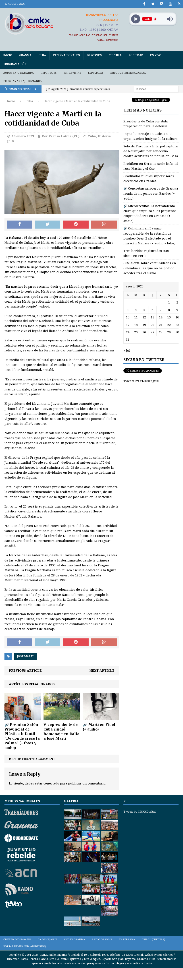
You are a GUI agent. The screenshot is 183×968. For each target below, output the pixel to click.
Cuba (42, 55)
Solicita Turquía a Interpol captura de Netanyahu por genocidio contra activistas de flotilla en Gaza (150, 151)
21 (160, 325)
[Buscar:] (156, 89)
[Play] (135, 19)
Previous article (25, 670)
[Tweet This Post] (47, 225)
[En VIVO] (179, 4)
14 (160, 317)
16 (177, 317)
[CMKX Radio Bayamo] (29, 23)
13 (152, 317)
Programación (15, 64)
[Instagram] (162, 4)
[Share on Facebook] (19, 225)
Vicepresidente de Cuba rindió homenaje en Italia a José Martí (61, 731)
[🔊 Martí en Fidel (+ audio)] (101, 717)
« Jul (126, 350)
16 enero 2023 (23, 136)
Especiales (96, 72)
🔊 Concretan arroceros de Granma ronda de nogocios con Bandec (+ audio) (150, 193)
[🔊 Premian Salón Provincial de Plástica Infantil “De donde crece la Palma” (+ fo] (22, 717)
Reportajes (49, 72)
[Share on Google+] (104, 225)
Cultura (115, 55)
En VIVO (155, 55)
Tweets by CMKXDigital (141, 381)
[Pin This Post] (76, 225)
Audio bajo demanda (18, 72)
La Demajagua (47, 939)
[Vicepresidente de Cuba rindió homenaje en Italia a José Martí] (62, 717)
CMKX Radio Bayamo (17, 939)
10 (127, 317)
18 (136, 325)
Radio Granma (102, 939)
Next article (101, 670)
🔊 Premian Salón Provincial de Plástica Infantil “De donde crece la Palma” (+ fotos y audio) (22, 736)
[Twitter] (153, 4)
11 (136, 317)
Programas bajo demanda (22, 81)
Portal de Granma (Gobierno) (24, 946)
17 (127, 325)
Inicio (7, 55)
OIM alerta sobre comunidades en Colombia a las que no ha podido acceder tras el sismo (149, 268)
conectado (51, 783)
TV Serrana (127, 939)
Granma (25, 55)
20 (152, 325)
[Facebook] (144, 4)
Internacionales (66, 55)
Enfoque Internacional (128, 72)
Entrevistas (72, 72)
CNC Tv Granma (74, 939)
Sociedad (136, 55)
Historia (104, 136)
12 (144, 317)
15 (169, 317)
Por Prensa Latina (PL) (60, 136)
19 (144, 325)
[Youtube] (170, 4)
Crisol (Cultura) (153, 939)
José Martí (25, 656)
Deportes (94, 55)
